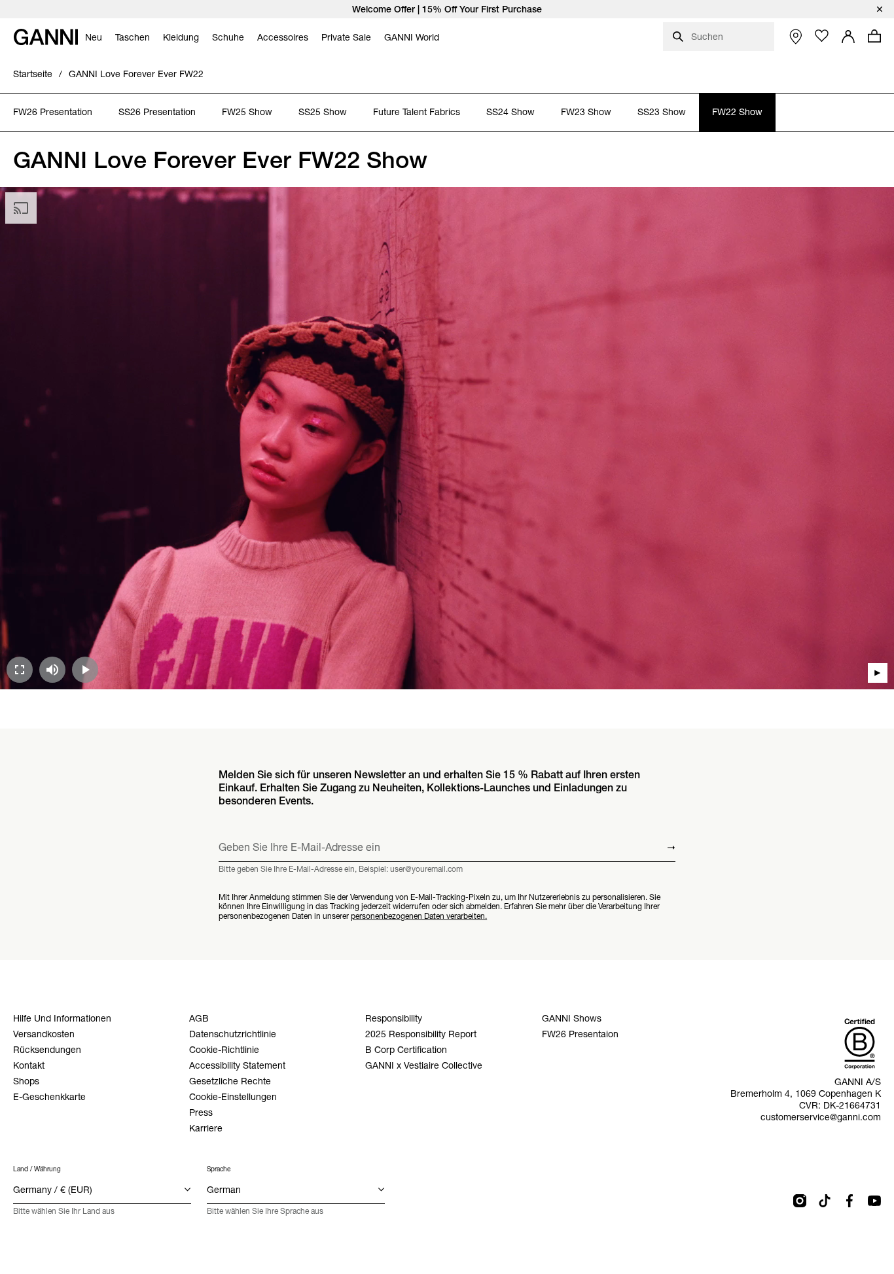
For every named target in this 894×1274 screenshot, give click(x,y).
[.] (447, 9)
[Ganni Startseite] (46, 36)
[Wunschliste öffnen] (822, 36)
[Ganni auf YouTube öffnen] (874, 1201)
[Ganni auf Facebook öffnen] (849, 1201)
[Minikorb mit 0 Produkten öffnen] (874, 36)
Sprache (218, 1169)
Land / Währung (37, 1169)
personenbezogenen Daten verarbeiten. (419, 916)
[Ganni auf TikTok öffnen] (824, 1201)
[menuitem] (93, 37)
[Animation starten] (877, 673)
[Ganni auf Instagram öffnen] (800, 1201)
